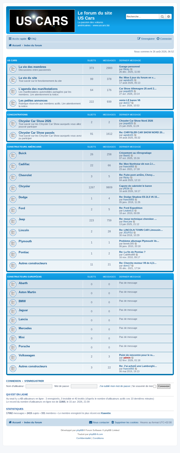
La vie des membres (32, 66)
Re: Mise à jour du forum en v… (137, 77)
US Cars (12, 60)
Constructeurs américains (24, 147)
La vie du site (28, 78)
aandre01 (128, 80)
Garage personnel (129, 66)
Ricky (126, 69)
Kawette (106, 413)
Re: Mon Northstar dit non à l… (137, 164)
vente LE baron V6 (129, 100)
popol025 (128, 91)
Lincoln (24, 230)
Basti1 (126, 155)
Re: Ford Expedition (130, 208)
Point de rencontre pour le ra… (137, 355)
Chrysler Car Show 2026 (35, 121)
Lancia (23, 319)
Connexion (13, 381)
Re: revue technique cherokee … (138, 219)
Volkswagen (27, 355)
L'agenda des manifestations (38, 89)
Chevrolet (25, 175)
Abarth (23, 283)
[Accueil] (42, 20)
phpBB (79, 430)
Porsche (24, 346)
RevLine (127, 221)
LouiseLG (128, 210)
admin (127, 357)
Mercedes (25, 328)
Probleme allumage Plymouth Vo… (139, 241)
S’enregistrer (34, 381)
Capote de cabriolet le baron (135, 186)
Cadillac (24, 164)
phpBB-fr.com (96, 434)
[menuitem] (31, 38)
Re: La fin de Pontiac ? (132, 252)
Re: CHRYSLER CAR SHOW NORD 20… (142, 132)
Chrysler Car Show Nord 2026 (136, 120)
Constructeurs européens (24, 276)
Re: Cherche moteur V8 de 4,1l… (138, 263)
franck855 (128, 166)
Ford (22, 208)
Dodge (23, 197)
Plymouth (25, 241)
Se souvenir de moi (142, 386)
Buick (22, 153)
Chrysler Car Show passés (36, 132)
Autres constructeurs (33, 263)
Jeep (22, 219)
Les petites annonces (33, 100)
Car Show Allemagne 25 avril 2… (138, 88)
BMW (22, 301)
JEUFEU (128, 232)
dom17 (127, 103)
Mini (22, 337)
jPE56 (126, 188)
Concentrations (17, 114)
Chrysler (24, 186)
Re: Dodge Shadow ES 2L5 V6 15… (139, 197)
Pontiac (24, 252)
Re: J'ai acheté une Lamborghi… (138, 366)
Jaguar (23, 310)
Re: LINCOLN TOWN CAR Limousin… (141, 230)
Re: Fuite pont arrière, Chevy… (137, 175)
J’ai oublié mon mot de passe (114, 386)
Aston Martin (27, 292)
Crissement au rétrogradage (135, 153)
